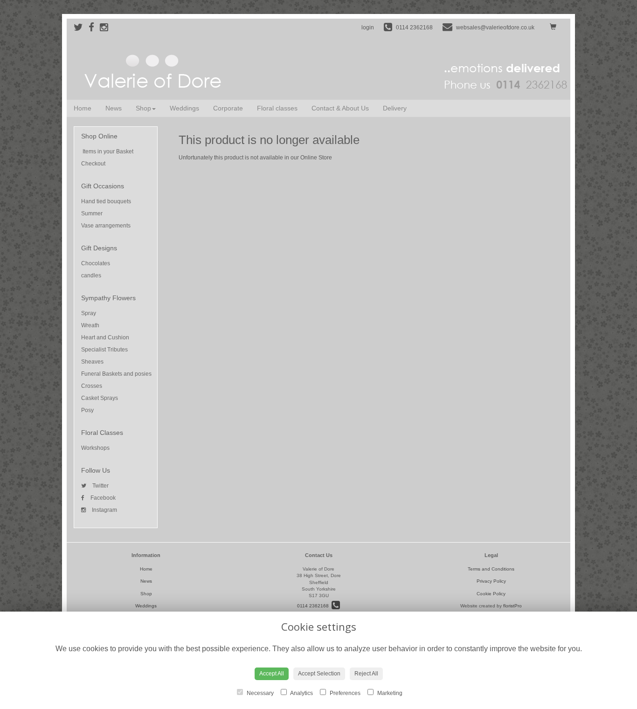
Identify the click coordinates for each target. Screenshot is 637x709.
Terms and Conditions (491, 568)
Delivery (395, 108)
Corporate (228, 108)
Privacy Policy (491, 581)
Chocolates (95, 263)
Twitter (100, 485)
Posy (87, 410)
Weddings (184, 108)
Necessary (259, 693)
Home (82, 108)
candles (91, 275)
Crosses (91, 386)
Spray (88, 313)
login (367, 27)
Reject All (366, 673)
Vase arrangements (106, 225)
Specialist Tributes (104, 349)
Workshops (95, 448)
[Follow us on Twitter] (81, 27)
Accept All (271, 673)
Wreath (90, 325)
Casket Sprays (99, 398)
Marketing (389, 693)
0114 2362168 (314, 605)
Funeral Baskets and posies (116, 374)
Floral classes (277, 108)
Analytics (301, 693)
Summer (92, 213)
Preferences (344, 693)
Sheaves (92, 361)
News (113, 108)
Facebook (102, 498)
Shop (143, 108)
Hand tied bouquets (106, 201)
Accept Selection (319, 673)
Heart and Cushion (105, 337)
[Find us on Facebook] (94, 27)
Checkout (93, 163)
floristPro (512, 605)
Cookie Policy (491, 593)
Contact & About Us (340, 108)
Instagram (103, 510)
